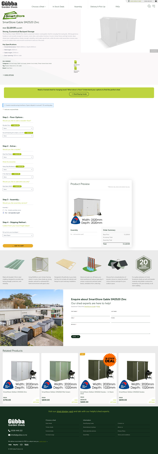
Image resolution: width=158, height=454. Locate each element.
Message (73, 324)
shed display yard (65, 411)
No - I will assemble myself (12, 213)
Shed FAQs (86, 434)
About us (120, 427)
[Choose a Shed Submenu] (45, 7)
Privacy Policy (121, 431)
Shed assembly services (89, 431)
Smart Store (9, 68)
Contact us (121, 423)
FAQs (118, 7)
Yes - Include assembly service (13, 210)
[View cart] (156, 1)
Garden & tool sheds (32, 63)
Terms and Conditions (124, 434)
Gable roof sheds (21, 63)
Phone (113, 317)
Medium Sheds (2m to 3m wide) (13, 65)
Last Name (114, 311)
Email (73, 317)
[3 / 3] (119, 31)
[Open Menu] (153, 6)
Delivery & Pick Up (97, 7)
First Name (74, 311)
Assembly (78, 7)
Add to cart (19, 246)
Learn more (42, 441)
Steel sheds (49, 423)
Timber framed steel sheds (45, 63)
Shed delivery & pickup (89, 427)
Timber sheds (49, 427)
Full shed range (13, 63)
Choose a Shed (38, 7)
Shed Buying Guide (88, 423)
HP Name (64, 290)
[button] (151, 51)
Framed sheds (49, 431)
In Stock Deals (58, 7)
